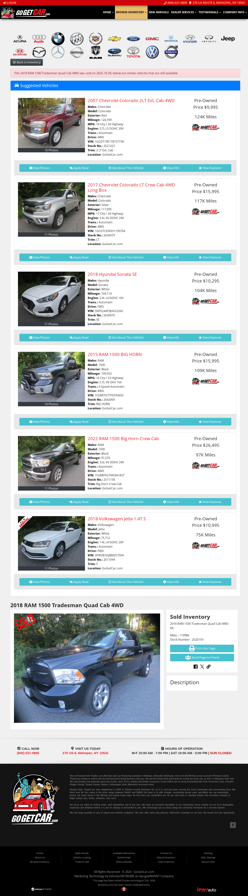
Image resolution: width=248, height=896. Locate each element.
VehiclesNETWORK (121, 876)
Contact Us (166, 853)
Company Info (234, 12)
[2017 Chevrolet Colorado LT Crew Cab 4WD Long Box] (51, 207)
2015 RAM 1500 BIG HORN (115, 354)
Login (11, 3)
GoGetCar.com (144, 872)
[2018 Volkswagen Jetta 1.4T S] (51, 541)
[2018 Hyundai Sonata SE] (51, 297)
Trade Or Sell (82, 861)
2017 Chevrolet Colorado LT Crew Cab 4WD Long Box (131, 187)
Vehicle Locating (82, 857)
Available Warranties (124, 853)
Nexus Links (208, 861)
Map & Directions (166, 857)
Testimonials (209, 12)
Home (107, 12)
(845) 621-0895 (177, 3)
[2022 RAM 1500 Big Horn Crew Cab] (51, 461)
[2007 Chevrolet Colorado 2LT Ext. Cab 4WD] (51, 123)
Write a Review (124, 861)
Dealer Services (183, 12)
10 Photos (51, 150)
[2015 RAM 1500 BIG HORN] (51, 377)
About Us (40, 857)
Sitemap (208, 853)
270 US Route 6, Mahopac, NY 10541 (218, 3)
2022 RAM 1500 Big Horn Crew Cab (123, 438)
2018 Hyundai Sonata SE (112, 274)
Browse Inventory (130, 12)
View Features (211, 168)
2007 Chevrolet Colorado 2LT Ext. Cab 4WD (131, 100)
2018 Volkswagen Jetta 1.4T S (117, 519)
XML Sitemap (208, 857)
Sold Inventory (166, 861)
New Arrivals (159, 12)
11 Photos (51, 235)
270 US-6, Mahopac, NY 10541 (85, 753)
